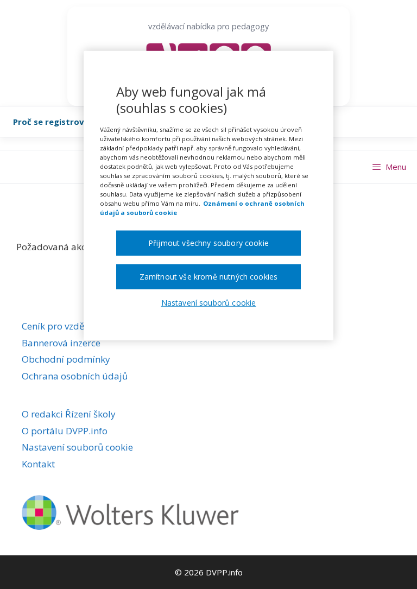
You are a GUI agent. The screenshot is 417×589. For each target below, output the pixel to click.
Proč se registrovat (53, 121)
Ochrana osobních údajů (75, 376)
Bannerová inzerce (61, 343)
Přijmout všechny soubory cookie (208, 243)
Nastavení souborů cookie (77, 447)
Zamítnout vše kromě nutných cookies (209, 276)
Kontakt (38, 464)
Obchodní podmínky (66, 359)
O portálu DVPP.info (65, 431)
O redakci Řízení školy (69, 414)
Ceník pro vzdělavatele (70, 326)
